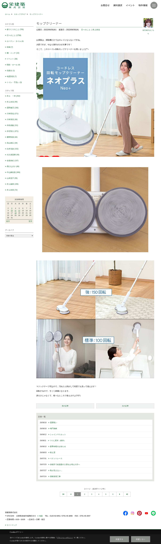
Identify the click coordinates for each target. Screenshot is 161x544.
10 (12, 211)
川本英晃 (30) (12, 119)
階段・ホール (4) (13, 65)
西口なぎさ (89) (13, 166)
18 (16, 213)
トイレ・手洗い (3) (14, 82)
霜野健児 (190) (12, 108)
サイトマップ (12, 525)
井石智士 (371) (12, 131)
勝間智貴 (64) (12, 137)
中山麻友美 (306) (13, 172)
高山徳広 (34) (12, 143)
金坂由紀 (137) (12, 161)
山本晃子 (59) (12, 178)
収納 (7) (10, 47)
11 (15, 211)
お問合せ (105, 5)
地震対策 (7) (12, 76)
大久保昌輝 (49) (13, 155)
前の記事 (65, 406)
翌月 (30, 221)
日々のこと (86, 30)
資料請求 (117, 5)
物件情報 (142, 5)
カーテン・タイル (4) (15, 41)
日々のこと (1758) (14, 35)
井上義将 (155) (12, 184)
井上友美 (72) (12, 190)
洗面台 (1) (11, 71)
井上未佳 (96, 30)
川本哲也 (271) (12, 114)
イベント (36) (12, 59)
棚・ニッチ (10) (13, 53)
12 (19, 211)
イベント (130, 5)
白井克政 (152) (12, 149)
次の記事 (125, 406)
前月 (8, 221)
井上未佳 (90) (12, 102)
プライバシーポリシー (64, 537)
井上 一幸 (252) (13, 96)
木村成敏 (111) (12, 125)
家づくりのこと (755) (15, 29)
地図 (41, 516)
